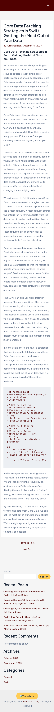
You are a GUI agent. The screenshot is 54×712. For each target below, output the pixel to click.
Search (7, 571)
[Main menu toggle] (48, 5)
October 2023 (10, 658)
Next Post (27, 549)
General (7, 677)
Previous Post (27, 543)
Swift (6, 682)
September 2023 (12, 663)
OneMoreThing (31, 701)
